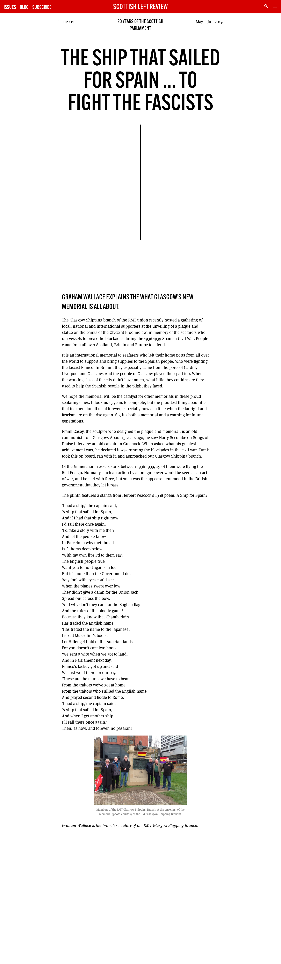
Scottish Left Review (140, 7)
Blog (24, 7)
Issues (10, 7)
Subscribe (41, 7)
